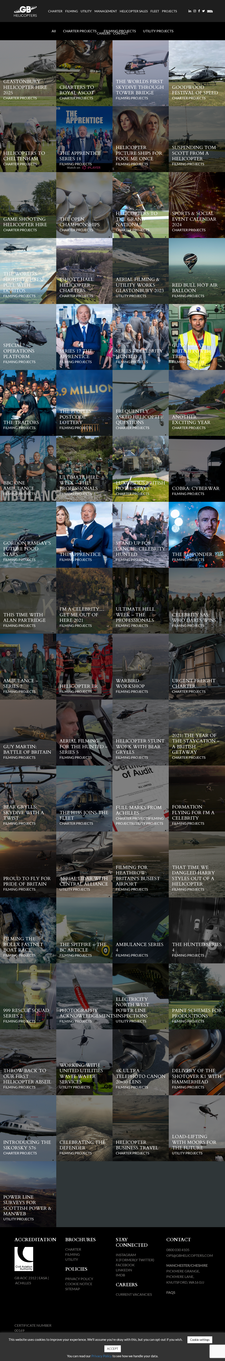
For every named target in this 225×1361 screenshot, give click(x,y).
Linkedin (124, 1270)
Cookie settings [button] (200, 1339)
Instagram (126, 1255)
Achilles (23, 1283)
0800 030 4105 (177, 1250)
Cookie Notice (78, 1284)
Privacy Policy (79, 1279)
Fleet (155, 11)
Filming (71, 11)
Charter (55, 11)
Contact (120, 33)
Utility (86, 11)
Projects (169, 11)
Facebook (125, 1265)
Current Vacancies (134, 1294)
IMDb (120, 1275)
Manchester (178, 1265)
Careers (103, 33)
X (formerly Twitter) (135, 1260)
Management (105, 11)
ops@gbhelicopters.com (189, 1255)
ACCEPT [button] (112, 1348)
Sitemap (72, 1289)
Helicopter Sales (134, 11)
